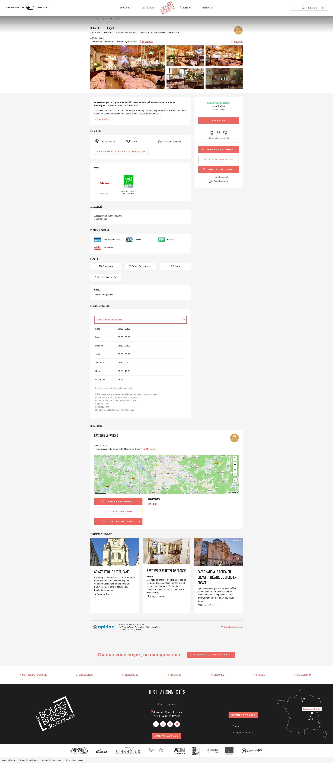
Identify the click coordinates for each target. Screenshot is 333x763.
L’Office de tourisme (34, 675)
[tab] (138, 319)
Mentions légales (8, 760)
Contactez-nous (166, 736)
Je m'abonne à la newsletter (210, 655)
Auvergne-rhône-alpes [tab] (242, 732)
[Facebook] (156, 724)
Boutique (175, 675)
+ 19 (224, 79)
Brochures (86, 675)
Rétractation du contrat (74, 760)
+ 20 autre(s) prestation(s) (218, 138)
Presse (260, 675)
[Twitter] (170, 724)
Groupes (219, 675)
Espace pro (304, 675)
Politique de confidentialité (28, 760)
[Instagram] (163, 724)
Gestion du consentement (52, 760)
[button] (309, 6)
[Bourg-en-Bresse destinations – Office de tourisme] (55, 730)
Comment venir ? (243, 715)
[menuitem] (125, 8)
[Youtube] (177, 724)
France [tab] (235, 726)
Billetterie (131, 675)
